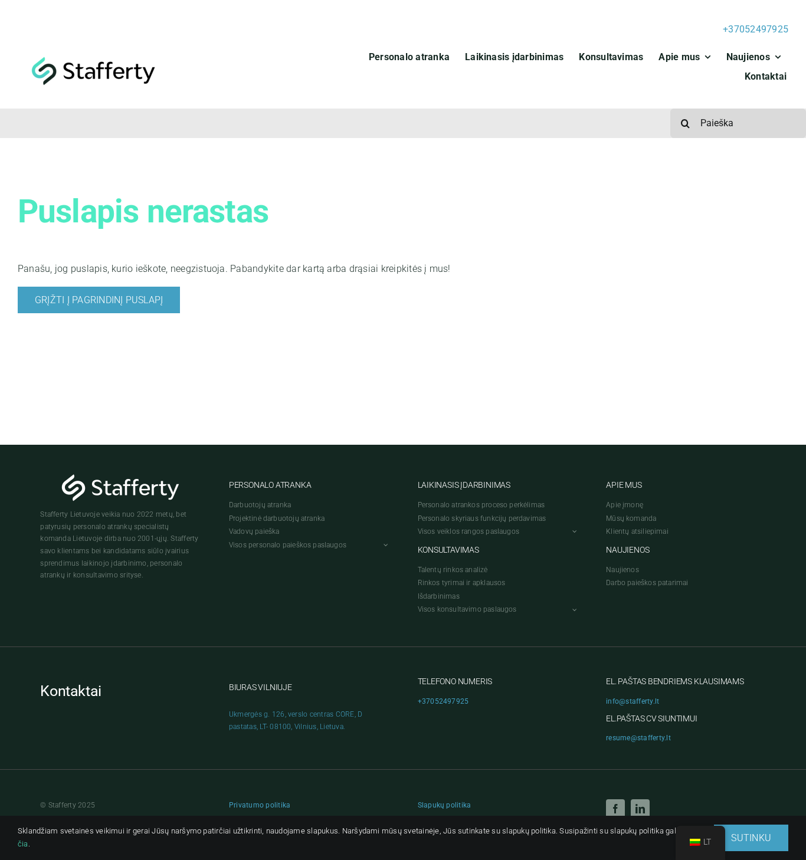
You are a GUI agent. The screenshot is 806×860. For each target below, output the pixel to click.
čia (23, 843)
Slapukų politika (444, 805)
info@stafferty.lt (632, 701)
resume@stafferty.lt (638, 738)
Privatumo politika (259, 805)
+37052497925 (755, 29)
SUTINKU (751, 837)
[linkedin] (640, 808)
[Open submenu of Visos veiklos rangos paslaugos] (573, 532)
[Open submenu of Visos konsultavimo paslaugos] (573, 609)
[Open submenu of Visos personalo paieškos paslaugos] (384, 545)
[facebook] (615, 808)
